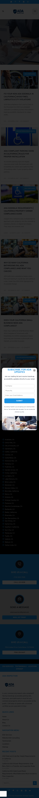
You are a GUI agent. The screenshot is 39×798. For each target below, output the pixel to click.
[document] (19, 399)
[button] (34, 370)
